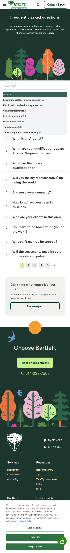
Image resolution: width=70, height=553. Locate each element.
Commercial (13, 474)
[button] (53, 440)
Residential (13, 469)
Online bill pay (55, 4)
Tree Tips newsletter (46, 479)
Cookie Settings (35, 528)
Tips (38, 474)
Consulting (12, 479)
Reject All (34, 537)
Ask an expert (34, 306)
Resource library (44, 469)
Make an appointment (35, 363)
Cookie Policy (26, 521)
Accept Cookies (35, 547)
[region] (35, 526)
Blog (38, 488)
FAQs (39, 484)
